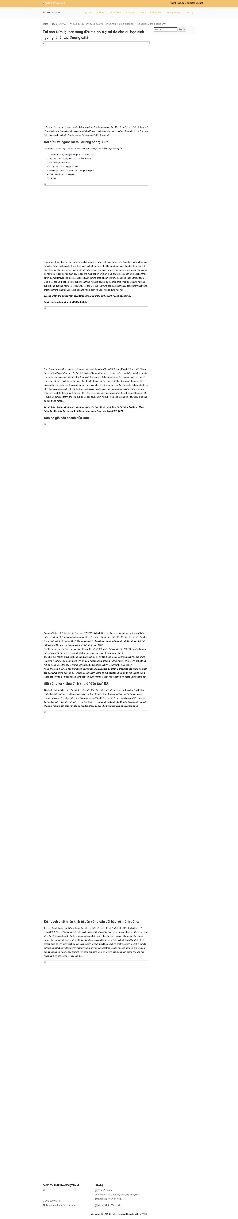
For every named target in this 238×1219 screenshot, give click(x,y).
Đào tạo (130, 12)
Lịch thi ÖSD (156, 12)
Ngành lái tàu (59, 24)
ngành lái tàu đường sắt (98, 135)
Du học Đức (115, 12)
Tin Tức (142, 12)
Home (45, 24)
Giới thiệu (100, 12)
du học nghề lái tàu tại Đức (68, 148)
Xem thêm (116, 1205)
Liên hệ (189, 12)
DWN (144, 1214)
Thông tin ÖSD (174, 12)
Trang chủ (86, 12)
